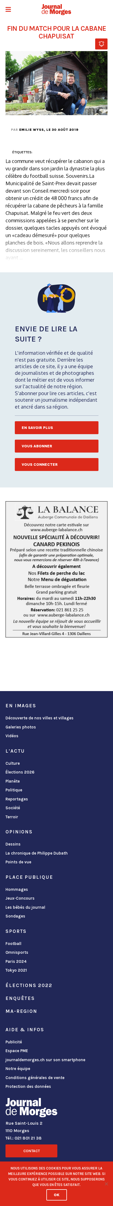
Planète (12, 781)
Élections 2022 (28, 985)
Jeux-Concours (20, 898)
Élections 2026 (20, 772)
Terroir (11, 816)
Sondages (15, 916)
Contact (31, 1151)
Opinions (19, 832)
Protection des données (28, 1086)
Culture (12, 763)
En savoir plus (37, 427)
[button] (8, 10)
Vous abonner (37, 446)
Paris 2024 (16, 961)
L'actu (15, 751)
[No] (106, 1183)
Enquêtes (20, 998)
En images (20, 706)
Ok (57, 1195)
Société (12, 807)
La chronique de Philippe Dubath (36, 853)
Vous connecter (40, 464)
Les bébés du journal (25, 907)
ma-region (21, 1011)
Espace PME (16, 1050)
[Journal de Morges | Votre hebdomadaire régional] (56, 9)
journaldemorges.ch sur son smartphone (45, 1059)
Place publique (29, 877)
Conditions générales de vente (34, 1077)
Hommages (16, 889)
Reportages (16, 799)
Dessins (13, 844)
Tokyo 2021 (16, 970)
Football (13, 943)
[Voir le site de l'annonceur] (56, 569)
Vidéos (11, 735)
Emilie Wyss (31, 130)
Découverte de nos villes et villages (39, 718)
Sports (16, 931)
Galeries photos (20, 727)
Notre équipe (17, 1068)
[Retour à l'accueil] (31, 1108)
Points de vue (18, 862)
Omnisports (16, 952)
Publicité (13, 1041)
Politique (13, 790)
